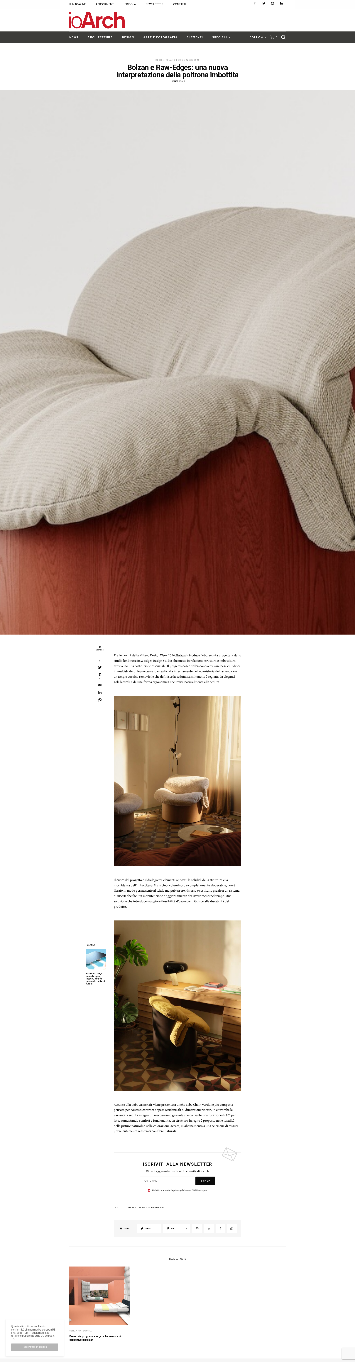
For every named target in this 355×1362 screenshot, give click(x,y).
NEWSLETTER (154, 4)
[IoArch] (97, 20)
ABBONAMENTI (105, 4)
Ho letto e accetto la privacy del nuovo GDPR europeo (179, 1190)
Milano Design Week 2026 (183, 60)
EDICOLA (130, 4)
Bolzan (181, 655)
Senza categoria (80, 1331)
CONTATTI (179, 4)
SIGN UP (205, 1181)
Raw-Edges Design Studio (154, 660)
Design (160, 60)
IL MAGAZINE (77, 4)
